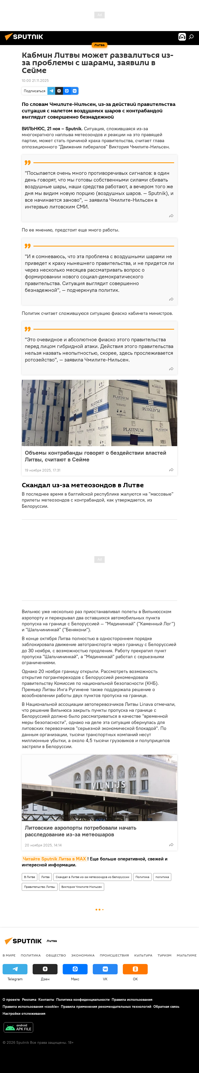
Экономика (83, 955)
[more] (171, 216)
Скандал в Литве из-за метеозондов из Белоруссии (92, 877)
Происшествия (114, 955)
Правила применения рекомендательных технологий (106, 1006)
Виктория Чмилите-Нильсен (81, 887)
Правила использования (132, 999)
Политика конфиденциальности (83, 999)
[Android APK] (18, 1028)
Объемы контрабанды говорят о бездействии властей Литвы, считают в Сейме (95, 456)
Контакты (46, 999)
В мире (9, 955)
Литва (45, 877)
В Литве (29, 877)
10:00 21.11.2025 (35, 80)
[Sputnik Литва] (25, 41)
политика (162, 877)
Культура (143, 955)
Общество (56, 955)
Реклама (29, 999)
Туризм (165, 955)
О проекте (11, 999)
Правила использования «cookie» (31, 1006)
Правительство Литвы (39, 887)
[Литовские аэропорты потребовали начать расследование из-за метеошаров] (99, 788)
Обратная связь (166, 1006)
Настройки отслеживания (24, 1013)
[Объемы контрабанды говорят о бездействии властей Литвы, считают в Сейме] (99, 413)
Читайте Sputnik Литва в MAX (54, 859)
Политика (142, 877)
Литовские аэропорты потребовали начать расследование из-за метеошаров (80, 831)
